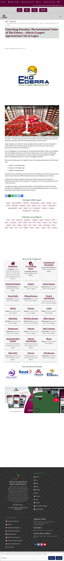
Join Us (39, 2)
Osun (16, 227)
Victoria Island (27, 210)
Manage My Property (14, 531)
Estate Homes (49, 284)
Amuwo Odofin (35, 203)
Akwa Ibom (27, 220)
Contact (38, 503)
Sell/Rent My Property (13, 528)
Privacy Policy (39, 509)
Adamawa (19, 220)
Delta (19, 222)
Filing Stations (30, 296)
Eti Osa (8, 205)
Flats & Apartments (49, 297)
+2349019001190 (23, 507)
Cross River (13, 222)
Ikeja (29, 205)
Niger (53, 225)
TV (59, 2)
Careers (9, 524)
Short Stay (12, 353)
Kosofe (44, 205)
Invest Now (10, 547)
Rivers (31, 227)
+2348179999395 (38, 5)
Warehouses (49, 353)
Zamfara (54, 227)
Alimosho (26, 203)
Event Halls (13, 296)
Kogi (30, 225)
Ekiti (34, 222)
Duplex (31, 284)
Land (34, 10)
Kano (14, 225)
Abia (13, 220)
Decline (52, 558)
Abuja (8, 220)
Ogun (6, 227)
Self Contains (49, 328)
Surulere (51, 208)
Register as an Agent (15, 2)
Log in (4, 2)
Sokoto (37, 227)
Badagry (49, 203)
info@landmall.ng (58, 5)
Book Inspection (11, 534)
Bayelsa (47, 220)
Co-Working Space (31, 267)
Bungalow (12, 266)
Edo (30, 222)
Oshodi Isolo (36, 208)
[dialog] (32, 556)
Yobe (48, 227)
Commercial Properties (48, 263)
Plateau (26, 227)
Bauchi (41, 220)
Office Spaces (49, 318)
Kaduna (9, 225)
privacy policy (37, 554)
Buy (19, 10)
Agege (8, 203)
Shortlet (43, 10)
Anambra (35, 220)
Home (6, 21)
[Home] (4, 16)
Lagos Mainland (12, 208)
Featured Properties (13, 521)
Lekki (20, 208)
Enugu (39, 222)
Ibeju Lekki (15, 205)
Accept (59, 558)
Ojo (30, 208)
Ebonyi (25, 222)
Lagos (40, 225)
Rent (27, 10)
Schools (31, 328)
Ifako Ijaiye (23, 205)
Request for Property (50, 2)
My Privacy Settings (41, 506)
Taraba (43, 227)
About (36, 493)
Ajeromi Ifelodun (16, 203)
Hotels (13, 308)
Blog (37, 499)
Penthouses (13, 328)
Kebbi (25, 225)
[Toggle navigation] (60, 16)
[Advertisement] (33, 43)
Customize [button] (3, 558)
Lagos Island (51, 205)
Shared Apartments (31, 340)
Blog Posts (13, 21)
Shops (49, 339)
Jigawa (55, 222)
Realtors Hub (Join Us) (14, 537)
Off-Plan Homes (31, 318)
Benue (53, 220)
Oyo (21, 227)
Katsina (19, 225)
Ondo (11, 227)
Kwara (34, 225)
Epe (54, 203)
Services (38, 496)
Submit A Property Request (14, 540)
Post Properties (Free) (29, 2)
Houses (31, 308)
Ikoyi (39, 205)
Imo (50, 222)
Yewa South (36, 210)
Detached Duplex (12, 284)
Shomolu (44, 208)
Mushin (26, 208)
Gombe (45, 222)
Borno (6, 222)
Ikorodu (34, 205)
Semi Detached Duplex (12, 340)
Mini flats (13, 318)
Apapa (43, 203)
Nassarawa (47, 225)
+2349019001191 (48, 5)
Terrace (31, 353)
